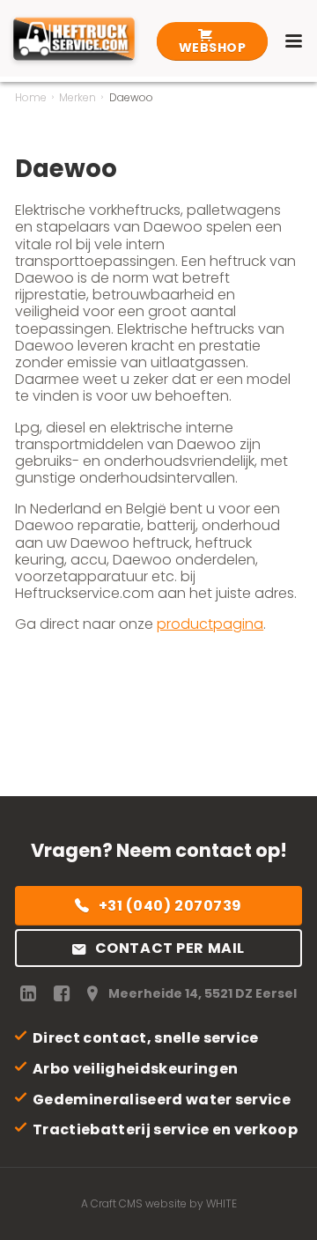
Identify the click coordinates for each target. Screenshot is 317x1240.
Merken (77, 97)
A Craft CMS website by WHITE (159, 1203)
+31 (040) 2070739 (171, 906)
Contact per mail (170, 948)
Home (31, 97)
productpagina (210, 624)
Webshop (213, 47)
